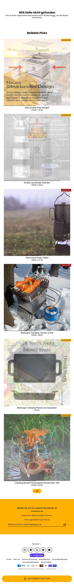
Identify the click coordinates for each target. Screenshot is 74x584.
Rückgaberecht (44, 559)
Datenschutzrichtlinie (29, 559)
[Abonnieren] (64, 525)
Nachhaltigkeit (46, 562)
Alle (37, 491)
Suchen (9, 559)
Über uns (17, 559)
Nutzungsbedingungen (31, 562)
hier (54, 15)
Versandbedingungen (60, 559)
